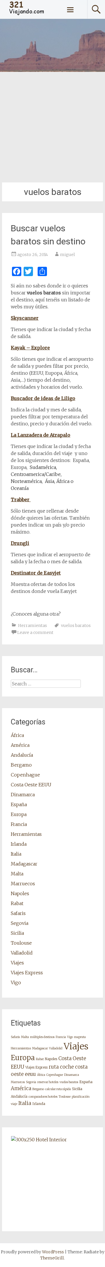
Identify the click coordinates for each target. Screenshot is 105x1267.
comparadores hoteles (43, 1097)
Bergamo (21, 765)
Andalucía (22, 755)
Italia (16, 854)
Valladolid (22, 953)
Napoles (20, 893)
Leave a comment (35, 632)
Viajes (17, 963)
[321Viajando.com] (27, 14)
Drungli (20, 543)
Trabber (21, 499)
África (17, 735)
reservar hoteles (47, 1082)
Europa (19, 814)
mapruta (80, 1037)
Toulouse (21, 943)
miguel (67, 254)
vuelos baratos (76, 625)
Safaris (18, 913)
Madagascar (24, 864)
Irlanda (19, 844)
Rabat (17, 903)
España (19, 804)
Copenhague (25, 775)
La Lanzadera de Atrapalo (40, 435)
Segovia (19, 923)
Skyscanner (24, 318)
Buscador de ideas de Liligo (43, 398)
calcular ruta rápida (58, 1089)
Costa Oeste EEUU (31, 785)
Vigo (16, 982)
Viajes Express (27, 972)
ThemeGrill (52, 1258)
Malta (17, 874)
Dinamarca (23, 794)
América (20, 745)
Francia (19, 824)
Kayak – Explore (30, 348)
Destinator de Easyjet (36, 573)
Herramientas (32, 625)
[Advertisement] (52, 127)
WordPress (53, 1251)
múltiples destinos (42, 1037)
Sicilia (17, 933)
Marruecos (23, 883)
